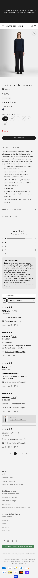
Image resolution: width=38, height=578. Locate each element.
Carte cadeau (6, 504)
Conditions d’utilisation (27, 559)
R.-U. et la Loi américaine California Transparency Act (19, 561)
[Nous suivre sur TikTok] (16, 541)
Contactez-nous (7, 478)
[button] (7, 102)
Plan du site (6, 531)
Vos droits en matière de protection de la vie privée (18, 546)
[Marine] (3, 109)
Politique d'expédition (9, 497)
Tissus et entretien (8, 481)
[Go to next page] (26, 453)
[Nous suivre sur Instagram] (13, 216)
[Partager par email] (16, 216)
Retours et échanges (9, 501)
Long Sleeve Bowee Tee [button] (18, 420)
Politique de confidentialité (11, 559)
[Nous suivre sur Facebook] (4, 541)
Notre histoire (7, 517)
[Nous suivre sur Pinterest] (12, 541)
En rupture (19, 138)
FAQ (3, 474)
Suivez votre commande (10, 494)
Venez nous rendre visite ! (27, 12)
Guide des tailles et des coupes (13, 485)
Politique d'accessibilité (19, 563)
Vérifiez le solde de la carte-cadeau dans (16, 508)
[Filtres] (4, 300)
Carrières (5, 527)
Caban (4, 524)
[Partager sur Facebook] (10, 216)
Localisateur (6, 520)
